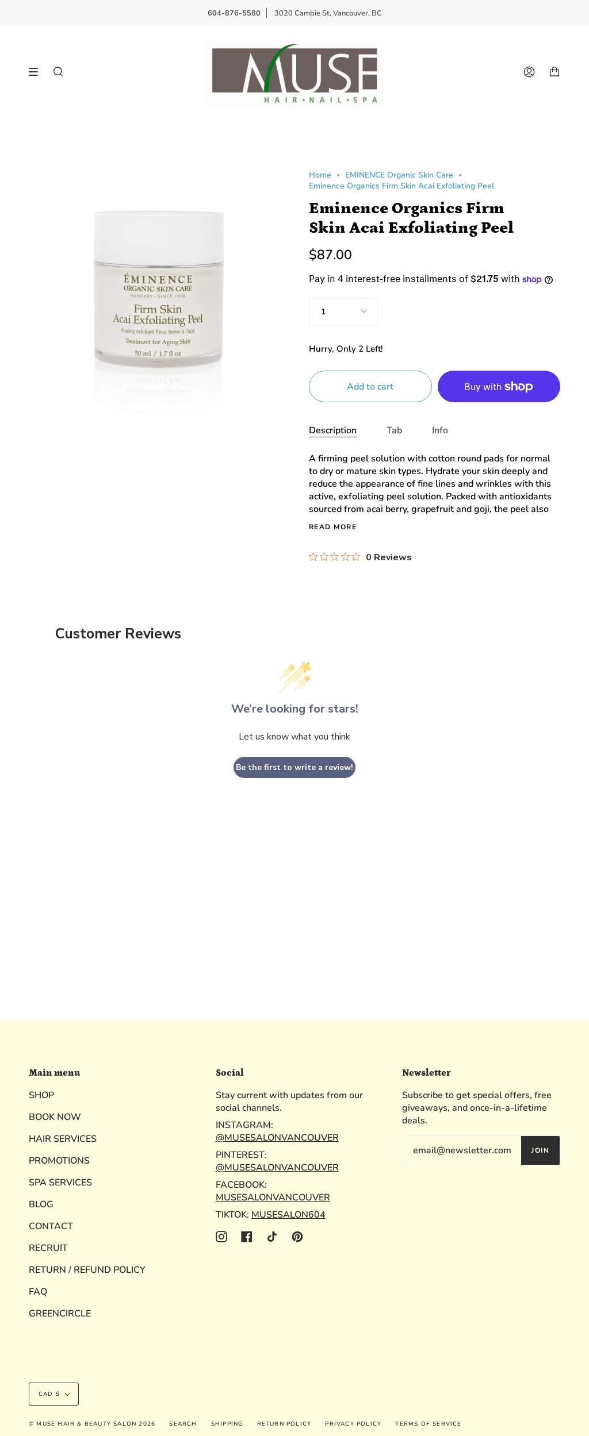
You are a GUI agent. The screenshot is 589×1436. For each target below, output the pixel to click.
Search (183, 1424)
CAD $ (49, 1394)
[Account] (529, 71)
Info (440, 430)
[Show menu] (37, 71)
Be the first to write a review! (294, 767)
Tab (394, 430)
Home (320, 175)
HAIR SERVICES (63, 1139)
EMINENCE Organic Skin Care (399, 175)
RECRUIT (48, 1248)
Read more (333, 526)
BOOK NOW (55, 1117)
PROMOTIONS (59, 1160)
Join (540, 1150)
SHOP (41, 1095)
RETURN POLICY (284, 1424)
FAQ (38, 1291)
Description (333, 430)
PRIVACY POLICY (353, 1424)
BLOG (41, 1204)
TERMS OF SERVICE (428, 1424)
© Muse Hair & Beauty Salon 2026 (92, 1424)
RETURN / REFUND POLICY (87, 1270)
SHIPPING (227, 1424)
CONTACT (51, 1226)
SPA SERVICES (60, 1182)
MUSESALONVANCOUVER (273, 1197)
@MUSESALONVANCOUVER (277, 1137)
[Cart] (554, 71)
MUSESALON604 (288, 1214)
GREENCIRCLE (60, 1313)
